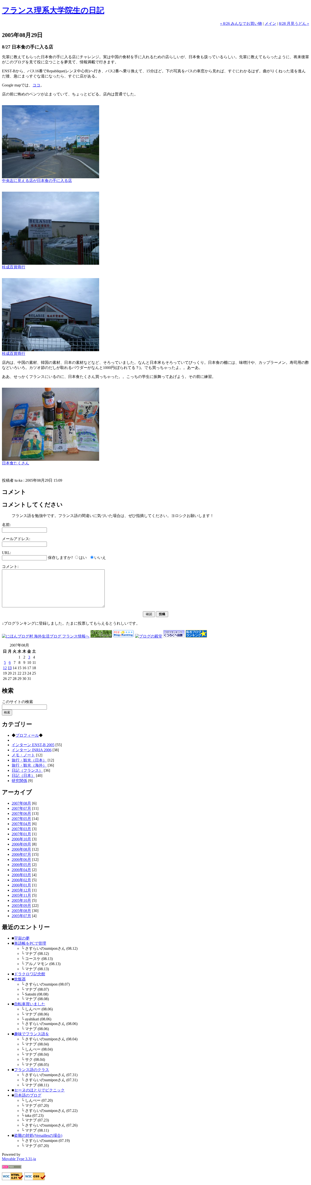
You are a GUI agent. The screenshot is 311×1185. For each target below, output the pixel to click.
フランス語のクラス (31, 1070)
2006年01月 (21, 885)
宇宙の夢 (22, 938)
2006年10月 (21, 839)
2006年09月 (21, 844)
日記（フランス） (27, 770)
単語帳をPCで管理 (30, 943)
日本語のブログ (27, 1095)
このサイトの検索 (17, 702)
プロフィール (27, 735)
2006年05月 (21, 865)
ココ (36, 85)
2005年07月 (21, 916)
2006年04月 (21, 870)
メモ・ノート (23, 755)
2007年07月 (21, 808)
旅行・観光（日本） (29, 760)
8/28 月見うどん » (294, 23)
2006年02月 (21, 880)
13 (10, 668)
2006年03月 (21, 875)
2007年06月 (21, 813)
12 (5, 668)
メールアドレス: (16, 539)
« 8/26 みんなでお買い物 (241, 23)
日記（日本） (23, 775)
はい (83, 557)
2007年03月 (21, 829)
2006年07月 (21, 854)
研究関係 (19, 781)
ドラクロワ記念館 (29, 974)
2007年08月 (21, 803)
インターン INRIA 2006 (32, 750)
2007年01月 (21, 834)
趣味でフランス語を (31, 1034)
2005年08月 (21, 911)
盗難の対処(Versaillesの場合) (38, 1135)
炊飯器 (20, 979)
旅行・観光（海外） (29, 765)
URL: (6, 553)
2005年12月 (21, 890)
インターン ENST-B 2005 (33, 745)
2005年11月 (21, 895)
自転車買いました (29, 1004)
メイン (270, 23)
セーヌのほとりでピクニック (39, 1090)
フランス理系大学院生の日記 (53, 10)
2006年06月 (21, 859)
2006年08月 (21, 849)
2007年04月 (21, 824)
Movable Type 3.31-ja (19, 1159)
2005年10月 (21, 900)
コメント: (10, 566)
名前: (6, 525)
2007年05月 (21, 819)
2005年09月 (21, 905)
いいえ (100, 557)
